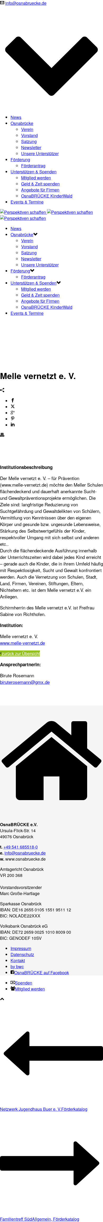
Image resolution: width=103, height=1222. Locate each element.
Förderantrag (33, 166)
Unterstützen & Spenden (34, 172)
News (16, 117)
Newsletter (31, 147)
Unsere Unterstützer (40, 153)
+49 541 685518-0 (20, 847)
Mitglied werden (36, 178)
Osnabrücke (22, 123)
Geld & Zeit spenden (40, 184)
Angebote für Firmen (40, 190)
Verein (27, 129)
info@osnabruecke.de (25, 3)
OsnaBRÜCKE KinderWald (46, 196)
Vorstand (29, 135)
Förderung (20, 159)
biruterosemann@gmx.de (25, 682)
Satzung (29, 141)
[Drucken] (2, 435)
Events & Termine (27, 202)
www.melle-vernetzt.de (22, 642)
